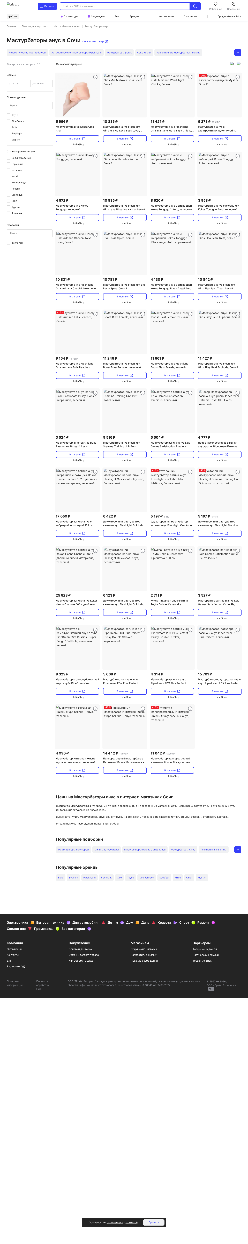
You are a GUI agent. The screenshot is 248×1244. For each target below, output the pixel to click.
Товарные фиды (202, 960)
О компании (14, 949)
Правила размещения (144, 960)
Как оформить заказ (81, 960)
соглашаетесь (115, 1222)
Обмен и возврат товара (84, 954)
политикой (132, 1222)
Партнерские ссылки (206, 954)
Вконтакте (13, 966)
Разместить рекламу (143, 954)
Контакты (13, 954)
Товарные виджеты (205, 949)
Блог (10, 960)
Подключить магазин (144, 949)
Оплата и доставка (80, 949)
